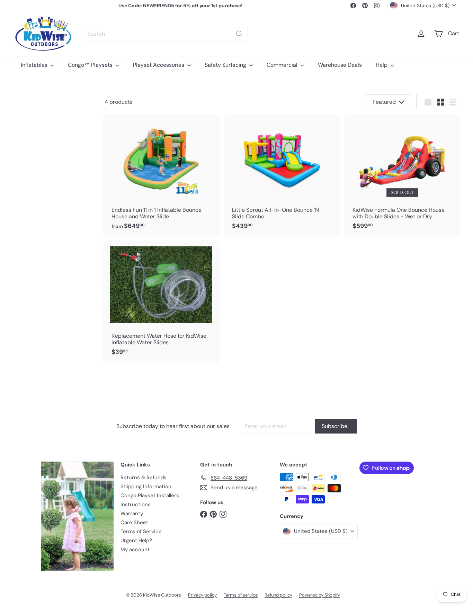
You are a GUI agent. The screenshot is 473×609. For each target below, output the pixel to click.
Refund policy (278, 595)
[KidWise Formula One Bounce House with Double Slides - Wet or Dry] (402, 176)
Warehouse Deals (340, 65)
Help (382, 65)
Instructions (136, 504)
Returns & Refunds (144, 477)
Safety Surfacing (226, 65)
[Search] (239, 34)
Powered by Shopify (319, 595)
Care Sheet (134, 522)
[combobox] (165, 34)
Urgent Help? (136, 540)
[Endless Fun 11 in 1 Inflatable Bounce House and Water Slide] (161, 176)
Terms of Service (141, 531)
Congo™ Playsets (91, 65)
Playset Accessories (159, 65)
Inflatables (35, 65)
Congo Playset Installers (150, 495)
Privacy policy (202, 595)
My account (135, 549)
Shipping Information (146, 486)
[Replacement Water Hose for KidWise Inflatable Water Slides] (161, 301)
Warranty (132, 513)
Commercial (283, 65)
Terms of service (241, 595)
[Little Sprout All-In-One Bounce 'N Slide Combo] (282, 176)
